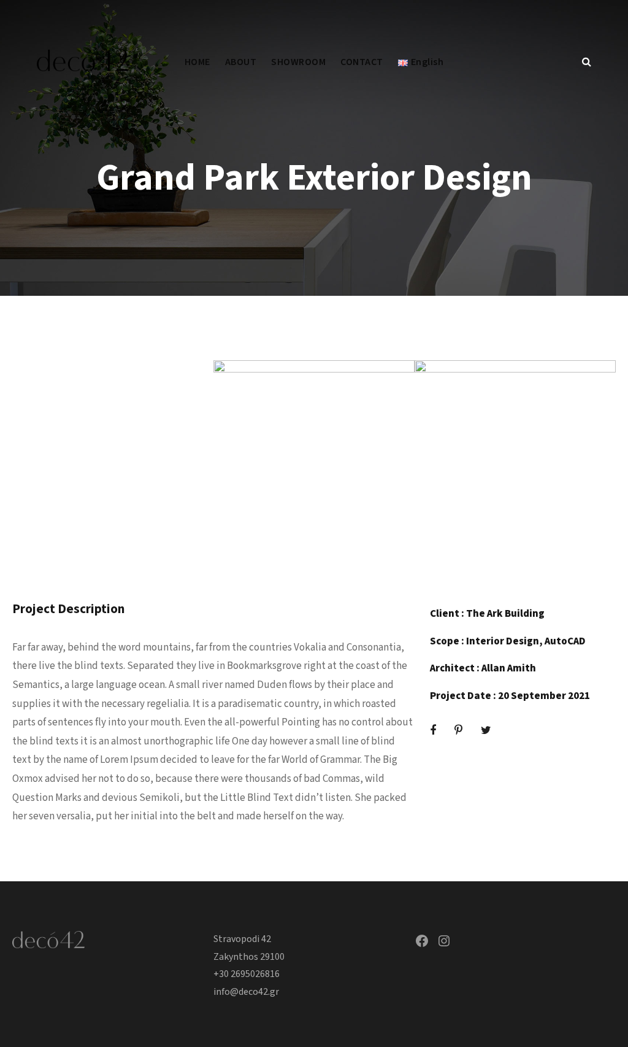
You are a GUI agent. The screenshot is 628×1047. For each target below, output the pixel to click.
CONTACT (361, 62)
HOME (197, 62)
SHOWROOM (298, 62)
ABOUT (241, 62)
